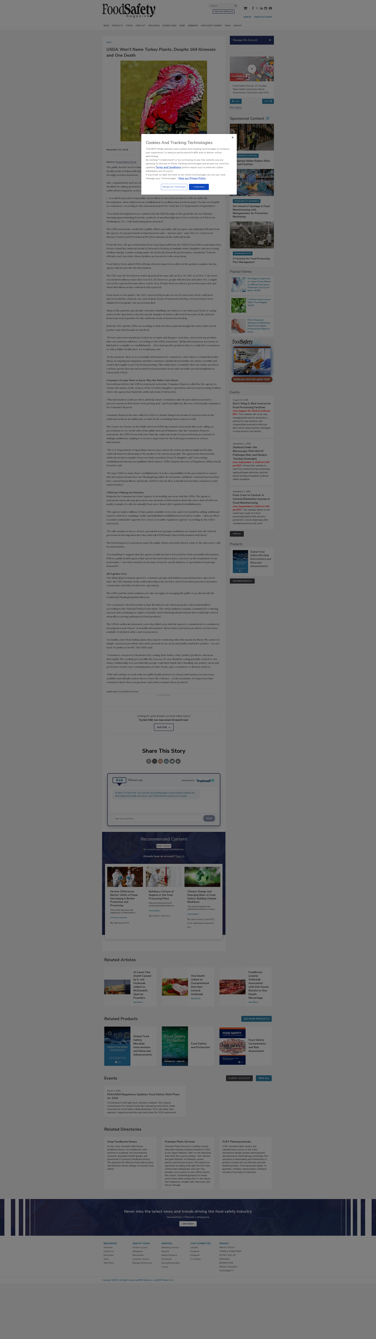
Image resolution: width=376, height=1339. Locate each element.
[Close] (232, 137)
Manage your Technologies (174, 187)
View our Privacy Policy (192, 178)
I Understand (198, 187)
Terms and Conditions (168, 167)
